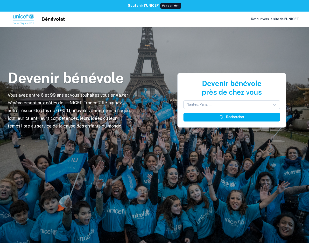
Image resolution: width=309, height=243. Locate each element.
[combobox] (231, 104)
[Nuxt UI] (38, 19)
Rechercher (235, 117)
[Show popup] (276, 104)
